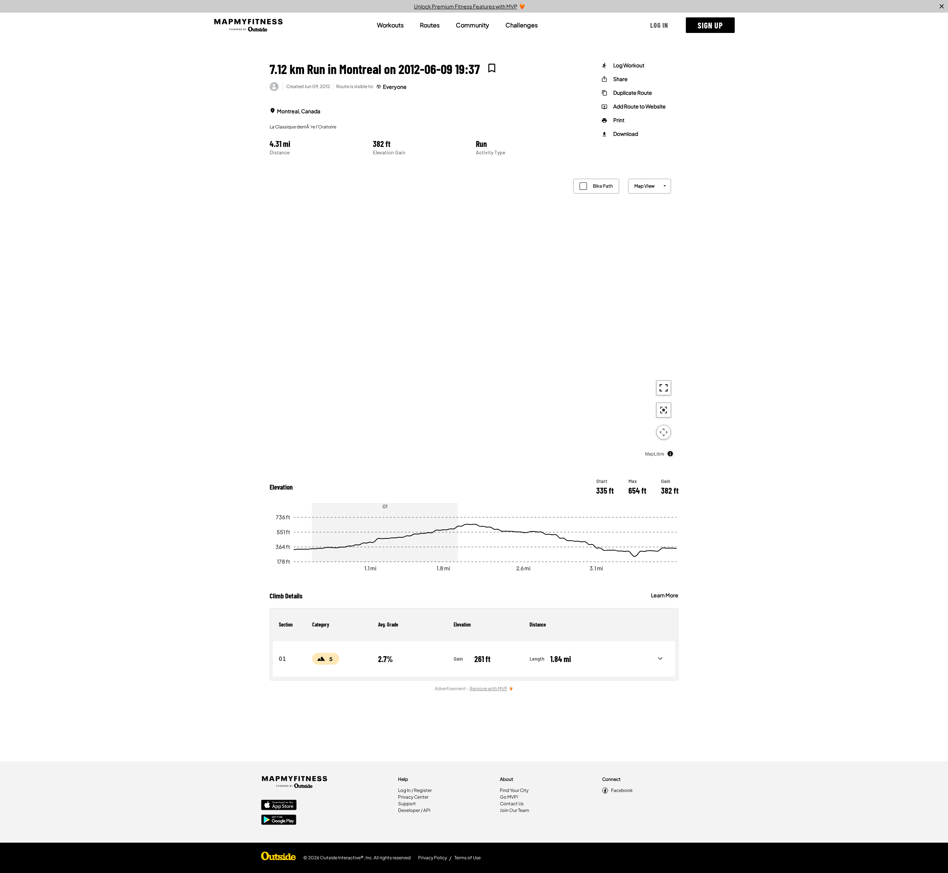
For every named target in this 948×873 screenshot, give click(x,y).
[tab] (390, 25)
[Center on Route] (663, 410)
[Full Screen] (663, 387)
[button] (659, 25)
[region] (474, 316)
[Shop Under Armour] (278, 858)
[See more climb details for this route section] (660, 659)
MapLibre (654, 453)
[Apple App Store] (279, 805)
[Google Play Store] (279, 820)
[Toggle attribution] (670, 453)
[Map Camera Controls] (663, 432)
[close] (942, 6)
